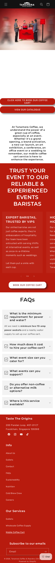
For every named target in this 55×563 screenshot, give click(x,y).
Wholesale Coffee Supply (18, 525)
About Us (10, 453)
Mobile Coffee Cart (15, 532)
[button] (6, 4)
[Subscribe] (45, 551)
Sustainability (13, 480)
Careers (10, 500)
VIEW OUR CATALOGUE (27, 109)
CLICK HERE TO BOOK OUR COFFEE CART (27, 101)
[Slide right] (34, 276)
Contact (10, 466)
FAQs (8, 473)
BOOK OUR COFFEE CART (27, 285)
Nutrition (10, 486)
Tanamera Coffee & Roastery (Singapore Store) (31, 559)
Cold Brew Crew (14, 493)
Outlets (9, 460)
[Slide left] (21, 276)
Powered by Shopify (27, 561)
